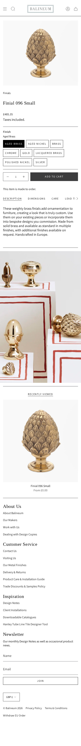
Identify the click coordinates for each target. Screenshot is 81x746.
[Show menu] (5, 9)
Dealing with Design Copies (20, 534)
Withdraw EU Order (14, 715)
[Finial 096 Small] (40, 441)
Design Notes (11, 603)
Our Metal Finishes (14, 565)
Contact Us (10, 551)
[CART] (76, 9)
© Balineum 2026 (13, 708)
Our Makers (10, 520)
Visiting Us (9, 558)
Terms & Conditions (56, 708)
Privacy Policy (34, 708)
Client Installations (15, 610)
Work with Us (11, 527)
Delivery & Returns (14, 572)
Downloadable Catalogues (19, 617)
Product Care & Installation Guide (24, 579)
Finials (7, 93)
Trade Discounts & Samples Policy (24, 586)
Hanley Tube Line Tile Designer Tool (25, 624)
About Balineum (13, 513)
